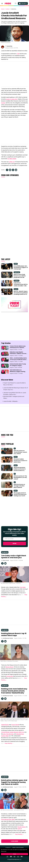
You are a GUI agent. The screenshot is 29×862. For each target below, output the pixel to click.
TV (14, 448)
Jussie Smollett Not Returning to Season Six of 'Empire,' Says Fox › (15, 388)
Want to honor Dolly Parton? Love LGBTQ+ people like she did (20, 276)
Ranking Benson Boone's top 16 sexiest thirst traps (13, 634)
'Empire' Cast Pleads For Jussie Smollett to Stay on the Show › (14, 383)
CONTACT (8, 847)
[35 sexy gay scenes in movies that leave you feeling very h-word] (6, 493)
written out (11, 161)
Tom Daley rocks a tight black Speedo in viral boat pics (13, 557)
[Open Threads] (14, 856)
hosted (12, 732)
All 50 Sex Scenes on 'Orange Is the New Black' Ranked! (19, 486)
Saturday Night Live (19, 732)
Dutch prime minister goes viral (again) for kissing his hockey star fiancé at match (14, 782)
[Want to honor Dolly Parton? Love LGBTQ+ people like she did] (6, 275)
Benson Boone (9, 667)
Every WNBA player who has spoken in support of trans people (21, 267)
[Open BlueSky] (11, 856)
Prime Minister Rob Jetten (8, 819)
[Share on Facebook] (7, 170)
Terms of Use (3, 851)
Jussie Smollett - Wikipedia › (10, 401)
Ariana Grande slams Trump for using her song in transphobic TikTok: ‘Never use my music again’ (19, 366)
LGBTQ (19, 828)
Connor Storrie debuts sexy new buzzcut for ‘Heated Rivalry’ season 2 (18, 347)
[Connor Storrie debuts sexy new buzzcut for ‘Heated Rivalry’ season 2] (5, 348)
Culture (7, 9)
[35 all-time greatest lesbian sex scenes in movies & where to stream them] (6, 468)
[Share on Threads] (13, 170)
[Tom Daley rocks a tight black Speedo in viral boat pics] (14, 574)
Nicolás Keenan (22, 827)
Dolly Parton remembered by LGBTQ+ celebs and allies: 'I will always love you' (21, 285)
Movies (15, 457)
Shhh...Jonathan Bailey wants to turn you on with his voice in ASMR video (18, 359)
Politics (16, 289)
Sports (15, 263)
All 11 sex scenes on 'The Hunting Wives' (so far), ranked (20, 477)
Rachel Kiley (9, 46)
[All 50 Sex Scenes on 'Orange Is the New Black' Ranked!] (6, 485)
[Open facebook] (7, 856)
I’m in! (14, 543)
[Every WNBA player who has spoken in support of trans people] (6, 266)
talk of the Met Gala (8, 734)
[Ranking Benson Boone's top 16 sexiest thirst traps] (14, 652)
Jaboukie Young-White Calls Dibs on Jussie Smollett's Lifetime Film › (14, 393)
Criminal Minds (5, 732)
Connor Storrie (15, 724)
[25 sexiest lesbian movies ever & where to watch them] (6, 459)
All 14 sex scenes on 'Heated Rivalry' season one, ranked (20, 452)
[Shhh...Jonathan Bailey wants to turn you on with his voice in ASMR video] (5, 359)
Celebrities (13, 9)
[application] (14, 304)
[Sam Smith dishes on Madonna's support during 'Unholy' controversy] (5, 371)
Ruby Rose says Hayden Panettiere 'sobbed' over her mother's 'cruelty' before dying (19, 353)
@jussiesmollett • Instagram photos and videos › (13, 397)
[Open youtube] (21, 856)
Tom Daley (22, 587)
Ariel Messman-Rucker (8, 638)
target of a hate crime (11, 99)
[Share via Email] (10, 170)
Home (2, 9)
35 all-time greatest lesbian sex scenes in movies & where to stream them (20, 470)
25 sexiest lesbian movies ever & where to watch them (20, 460)
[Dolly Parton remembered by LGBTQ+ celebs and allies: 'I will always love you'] (6, 283)
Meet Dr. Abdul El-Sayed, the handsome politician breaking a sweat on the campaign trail (21, 293)
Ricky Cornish (6, 560)
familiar (3, 103)
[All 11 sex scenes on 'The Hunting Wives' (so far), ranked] (6, 476)
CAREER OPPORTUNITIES (18, 847)
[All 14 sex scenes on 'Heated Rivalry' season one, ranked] (6, 451)
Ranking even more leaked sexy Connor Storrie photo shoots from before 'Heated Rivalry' (14, 691)
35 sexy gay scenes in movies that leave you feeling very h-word (20, 494)
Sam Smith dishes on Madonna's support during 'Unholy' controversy (17, 371)
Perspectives (16, 272)
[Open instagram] (18, 856)
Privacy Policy (22, 849)
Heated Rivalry (5, 724)
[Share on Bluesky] (16, 170)
